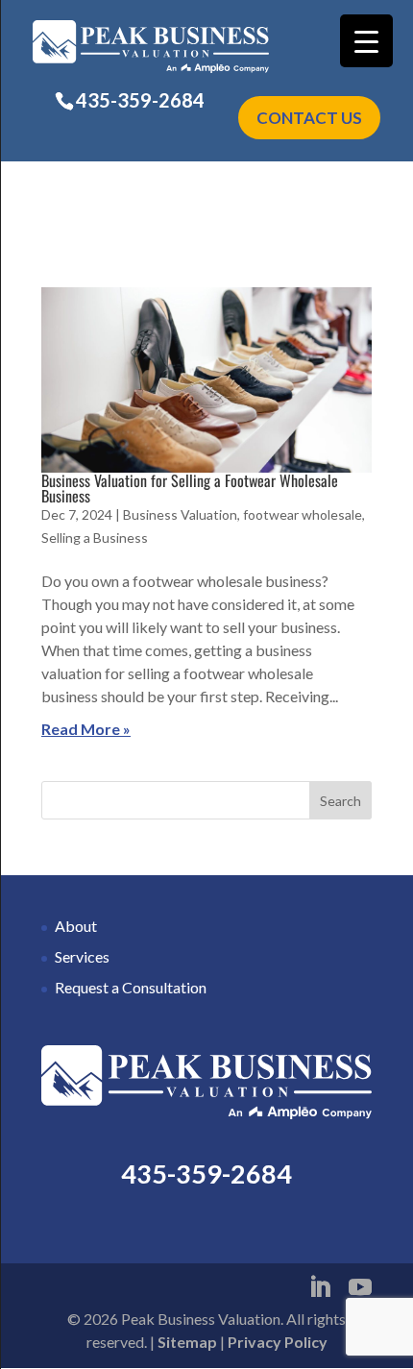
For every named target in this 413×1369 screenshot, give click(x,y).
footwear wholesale (302, 514)
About (76, 926)
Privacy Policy (278, 1341)
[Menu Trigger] (366, 40)
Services (82, 956)
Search (340, 801)
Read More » (86, 729)
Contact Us (309, 118)
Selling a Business (94, 537)
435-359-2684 (140, 99)
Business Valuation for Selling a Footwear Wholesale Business (189, 488)
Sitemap (187, 1341)
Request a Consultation (130, 987)
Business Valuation (180, 514)
